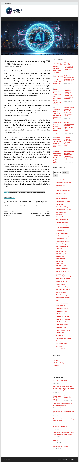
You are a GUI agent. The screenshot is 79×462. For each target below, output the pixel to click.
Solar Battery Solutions (62, 322)
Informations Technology (63, 278)
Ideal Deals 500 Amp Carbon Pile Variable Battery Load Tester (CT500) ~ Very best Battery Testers (63, 388)
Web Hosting (59, 346)
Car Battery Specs (61, 193)
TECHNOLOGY (31, 19)
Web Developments (61, 343)
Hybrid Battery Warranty (63, 266)
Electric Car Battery (61, 225)
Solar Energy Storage (62, 324)
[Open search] (74, 19)
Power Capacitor (60, 305)
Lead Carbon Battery (62, 286)
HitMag (72, 459)
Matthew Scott (18, 66)
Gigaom (55, 440)
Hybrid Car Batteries (62, 268)
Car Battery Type (60, 196)
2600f (10, 192)
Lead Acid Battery (61, 284)
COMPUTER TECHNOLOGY (46, 19)
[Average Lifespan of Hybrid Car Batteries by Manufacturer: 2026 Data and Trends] (58, 108)
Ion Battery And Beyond (60, 426)
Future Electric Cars (61, 238)
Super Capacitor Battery (63, 330)
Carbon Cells (59, 204)
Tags (55, 175)
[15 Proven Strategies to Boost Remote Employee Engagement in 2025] (58, 137)
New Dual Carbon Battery (60, 446)
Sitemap (56, 365)
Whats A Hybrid (60, 349)
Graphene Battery (61, 244)
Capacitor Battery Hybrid (63, 190)
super (33, 192)
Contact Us (57, 360)
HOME (7, 19)
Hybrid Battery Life (61, 254)
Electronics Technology (63, 235)
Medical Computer (61, 292)
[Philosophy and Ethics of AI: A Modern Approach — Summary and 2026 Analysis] (58, 63)
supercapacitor (40, 192)
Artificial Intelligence (62, 179)
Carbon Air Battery (61, 198)
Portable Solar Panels (62, 303)
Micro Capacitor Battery (63, 297)
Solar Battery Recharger (63, 319)
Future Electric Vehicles (63, 241)
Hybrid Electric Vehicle (62, 271)
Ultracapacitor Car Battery (63, 338)
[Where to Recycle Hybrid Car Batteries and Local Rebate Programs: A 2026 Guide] (58, 151)
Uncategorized (60, 341)
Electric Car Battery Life (10, 58)
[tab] (57, 172)
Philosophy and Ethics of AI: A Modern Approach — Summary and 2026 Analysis (69, 66)
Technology (59, 335)
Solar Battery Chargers (62, 314)
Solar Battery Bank (61, 311)
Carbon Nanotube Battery (63, 209)
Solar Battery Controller (63, 316)
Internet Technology (61, 281)
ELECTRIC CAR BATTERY (63, 222)
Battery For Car (60, 185)
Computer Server (61, 217)
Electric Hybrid (60, 230)
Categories (57, 172)
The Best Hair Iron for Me (60, 380)
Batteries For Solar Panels (63, 182)
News (57, 300)
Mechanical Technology (63, 289)
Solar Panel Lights (61, 327)
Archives (65, 172)
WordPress (66, 459)
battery (22, 192)
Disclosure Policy (59, 362)
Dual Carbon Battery (62, 219)
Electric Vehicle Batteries (63, 233)
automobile (16, 192)
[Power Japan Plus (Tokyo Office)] (58, 396)
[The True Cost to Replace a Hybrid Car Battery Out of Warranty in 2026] (58, 76)
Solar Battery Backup (62, 308)
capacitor (28, 192)
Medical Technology (61, 295)
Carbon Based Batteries (63, 201)
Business (58, 188)
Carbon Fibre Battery (62, 207)
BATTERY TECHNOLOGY (18, 19)
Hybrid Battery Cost (61, 251)
